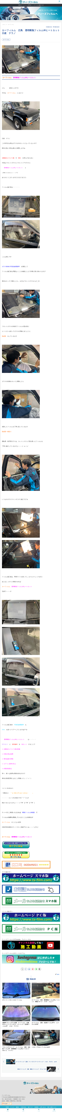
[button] (39, 969)
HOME (7, 1107)
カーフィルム (6, 39)
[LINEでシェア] (36, 969)
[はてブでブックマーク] (29, 969)
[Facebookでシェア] (25, 969)
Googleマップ (7, 1103)
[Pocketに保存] (32, 969)
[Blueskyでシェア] (20, 538)
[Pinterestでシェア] (41, 538)
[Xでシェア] (22, 969)
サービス (12, 1107)
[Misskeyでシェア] (24, 538)
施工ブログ (30, 1107)
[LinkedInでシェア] (44, 538)
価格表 (17, 1107)
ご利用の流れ (23, 1107)
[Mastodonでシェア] (17, 538)
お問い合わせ (43, 1107)
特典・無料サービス (51, 1107)
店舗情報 (36, 1107)
